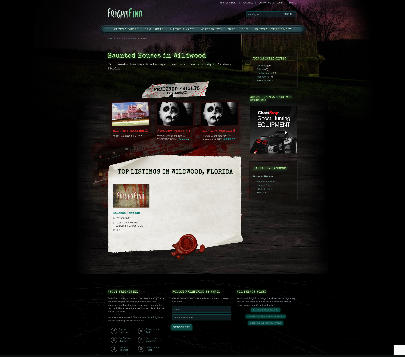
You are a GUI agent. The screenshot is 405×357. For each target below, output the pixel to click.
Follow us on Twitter (152, 330)
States (119, 38)
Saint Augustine (264, 73)
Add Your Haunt (228, 3)
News (232, 29)
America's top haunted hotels (265, 323)
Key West (261, 65)
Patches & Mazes (182, 29)
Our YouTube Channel (125, 339)
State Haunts (211, 29)
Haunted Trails (263, 185)
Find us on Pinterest (123, 348)
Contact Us (265, 3)
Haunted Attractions (266, 181)
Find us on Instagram (151, 339)
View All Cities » (264, 80)
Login (280, 3)
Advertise (248, 3)
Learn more (184, 139)
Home (110, 38)
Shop (245, 29)
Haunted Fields (264, 189)
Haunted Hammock (126, 213)
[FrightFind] (138, 13)
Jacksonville (262, 76)
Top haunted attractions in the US (266, 317)
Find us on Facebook (123, 330)
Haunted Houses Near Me (265, 310)
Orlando (260, 69)
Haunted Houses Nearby (273, 29)
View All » (261, 192)
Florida (130, 38)
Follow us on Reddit (152, 348)
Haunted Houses (126, 29)
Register (292, 3)
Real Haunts (154, 29)
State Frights (153, 317)
